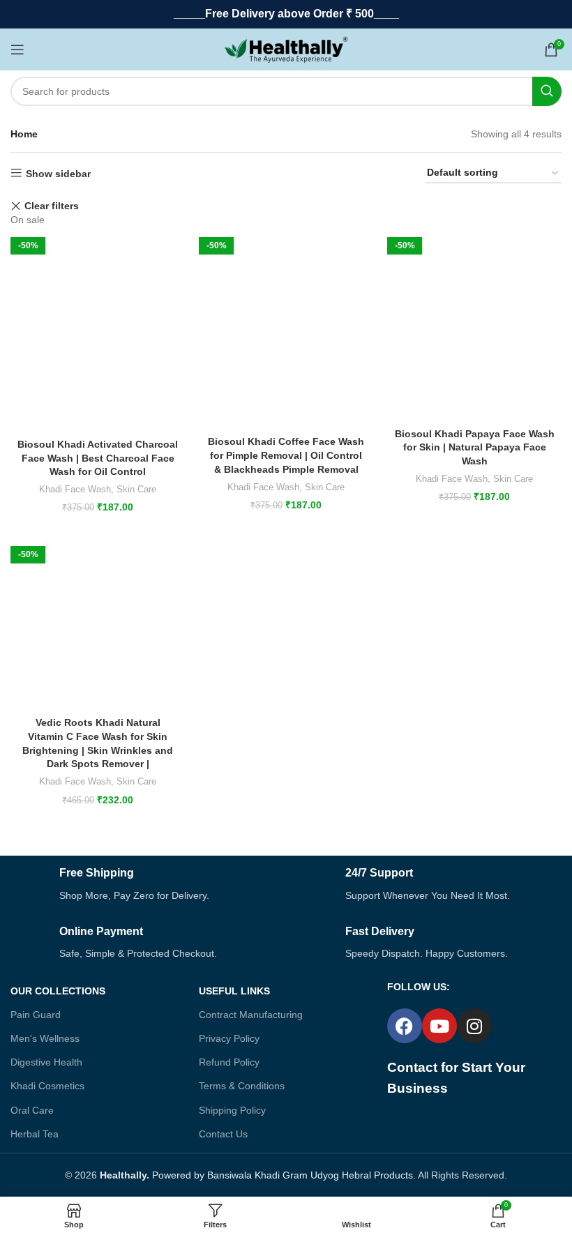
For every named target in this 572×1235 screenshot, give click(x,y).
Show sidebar (58, 173)
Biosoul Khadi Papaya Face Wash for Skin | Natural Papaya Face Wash (475, 447)
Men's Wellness (45, 1038)
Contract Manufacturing (251, 1014)
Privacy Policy (229, 1038)
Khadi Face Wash (75, 489)
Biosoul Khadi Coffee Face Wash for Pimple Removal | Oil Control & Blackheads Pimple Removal (286, 455)
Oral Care (32, 1110)
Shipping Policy (232, 1110)
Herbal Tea (34, 1133)
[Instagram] (474, 1025)
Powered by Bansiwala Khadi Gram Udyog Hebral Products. (258, 1175)
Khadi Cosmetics (47, 1085)
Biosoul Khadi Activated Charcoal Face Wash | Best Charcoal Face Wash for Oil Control (97, 458)
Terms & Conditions (242, 1085)
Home (24, 133)
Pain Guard (35, 1014)
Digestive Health (46, 1062)
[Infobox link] (143, 884)
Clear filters (51, 206)
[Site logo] (286, 48)
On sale (27, 219)
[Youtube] (439, 1025)
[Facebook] (404, 1025)
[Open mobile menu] (17, 49)
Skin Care (136, 489)
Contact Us (223, 1133)
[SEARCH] (547, 91)
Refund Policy (229, 1062)
